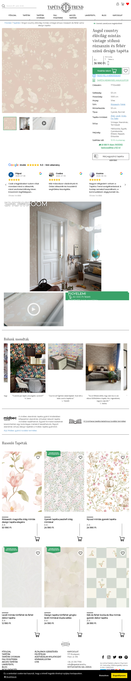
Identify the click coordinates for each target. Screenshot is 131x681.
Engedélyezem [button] (119, 675)
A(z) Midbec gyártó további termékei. (20, 430)
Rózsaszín (115, 104)
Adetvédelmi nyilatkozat (48, 657)
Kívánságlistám (43, 659)
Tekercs (111, 59)
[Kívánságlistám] (127, 4)
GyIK (37, 662)
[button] (125, 185)
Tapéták (16, 23)
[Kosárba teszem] (37, 538)
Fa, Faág (114, 118)
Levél (118, 116)
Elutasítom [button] (103, 675)
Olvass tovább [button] (14, 196)
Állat (113, 116)
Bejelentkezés (9, 669)
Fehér (122, 104)
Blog (4, 667)
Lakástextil (8, 664)
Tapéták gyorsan (11, 657)
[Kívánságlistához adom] (125, 71)
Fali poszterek (9, 659)
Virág (123, 116)
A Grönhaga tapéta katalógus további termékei (105, 421)
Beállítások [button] (11, 677)
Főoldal (8, 23)
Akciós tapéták (10, 662)
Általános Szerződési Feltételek (46, 653)
